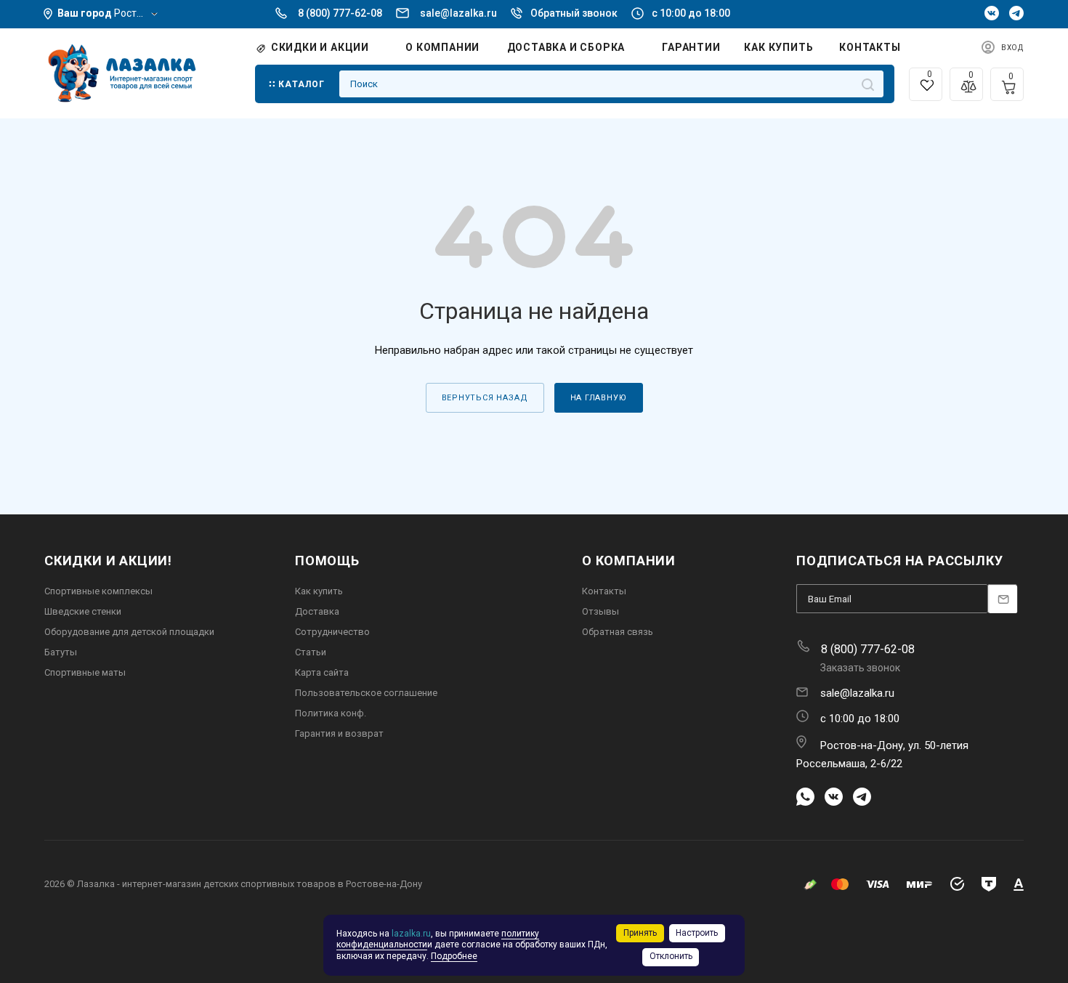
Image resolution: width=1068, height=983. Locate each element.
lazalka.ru (411, 934)
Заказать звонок (860, 667)
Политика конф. (330, 713)
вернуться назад (485, 397)
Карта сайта (322, 672)
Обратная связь (617, 631)
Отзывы (600, 611)
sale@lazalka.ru (458, 13)
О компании (629, 560)
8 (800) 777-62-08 (340, 13)
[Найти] (867, 83)
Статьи (310, 652)
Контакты (604, 591)
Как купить (319, 591)
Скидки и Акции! (108, 560)
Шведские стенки (82, 611)
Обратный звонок (574, 13)
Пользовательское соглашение (366, 692)
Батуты (60, 652)
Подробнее (454, 956)
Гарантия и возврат (339, 733)
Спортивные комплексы (98, 591)
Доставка (317, 611)
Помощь (327, 560)
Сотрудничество (332, 631)
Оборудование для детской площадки (129, 631)
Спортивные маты (85, 672)
